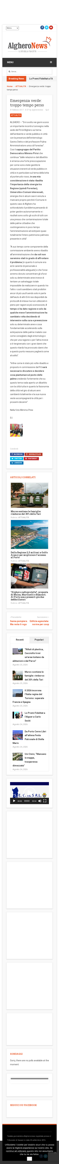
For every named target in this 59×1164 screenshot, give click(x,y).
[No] (55, 1152)
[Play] (14, 801)
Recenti (20, 639)
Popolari (39, 639)
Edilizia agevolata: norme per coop (39, 623)
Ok (29, 1158)
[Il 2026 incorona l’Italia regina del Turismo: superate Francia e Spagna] (18, 693)
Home (10, 86)
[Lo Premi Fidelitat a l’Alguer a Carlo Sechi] (18, 715)
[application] (29, 793)
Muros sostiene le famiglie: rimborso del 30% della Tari (26, 512)
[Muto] (39, 801)
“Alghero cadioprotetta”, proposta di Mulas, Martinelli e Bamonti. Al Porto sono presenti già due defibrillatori (29, 596)
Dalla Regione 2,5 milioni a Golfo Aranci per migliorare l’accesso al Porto (29, 555)
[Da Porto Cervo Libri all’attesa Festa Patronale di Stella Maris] (18, 735)
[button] (29, 793)
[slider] (27, 801)
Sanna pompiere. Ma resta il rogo (19, 623)
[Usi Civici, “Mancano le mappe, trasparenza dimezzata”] (18, 756)
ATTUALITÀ (20, 86)
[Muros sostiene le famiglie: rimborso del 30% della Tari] (29, 495)
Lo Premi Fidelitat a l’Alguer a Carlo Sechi (35, 717)
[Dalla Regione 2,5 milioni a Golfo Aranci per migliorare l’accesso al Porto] (29, 534)
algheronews (37, 110)
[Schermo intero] (44, 801)
